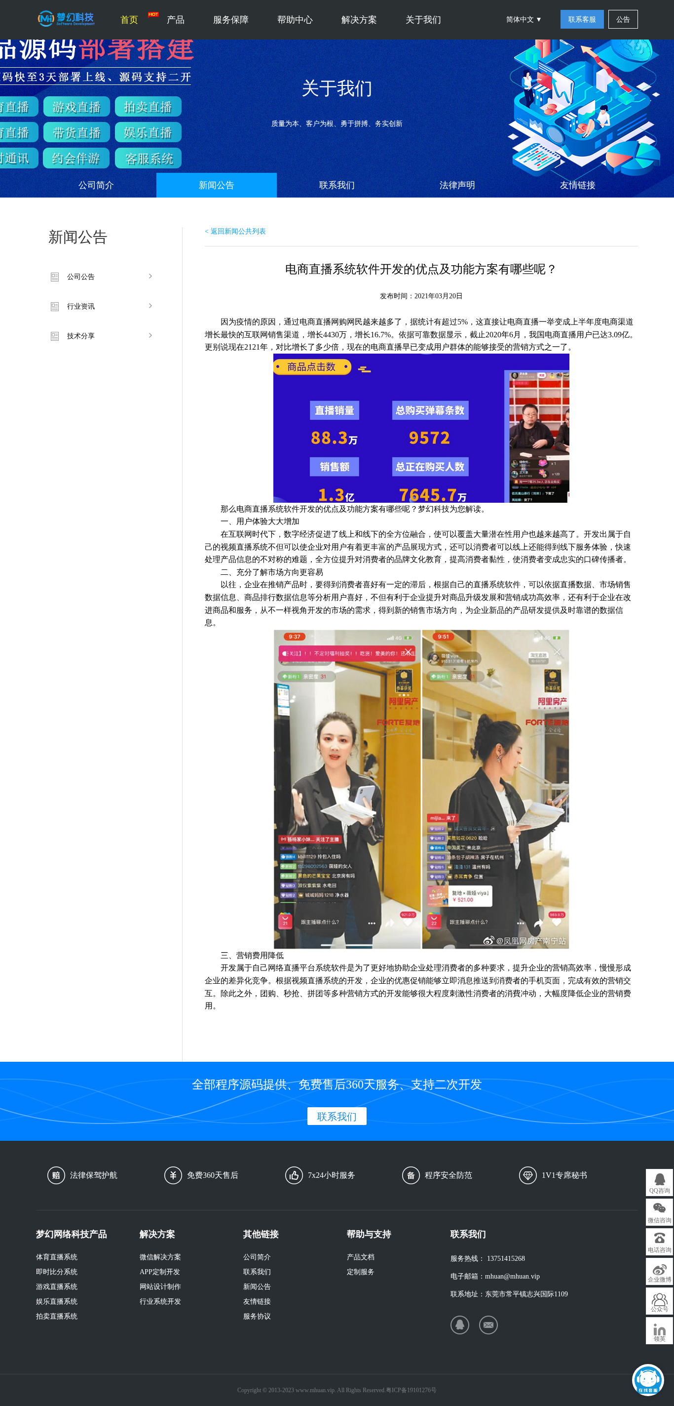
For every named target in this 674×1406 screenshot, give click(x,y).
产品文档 (360, 1257)
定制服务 (360, 1272)
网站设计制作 (160, 1286)
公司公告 (81, 277)
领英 (660, 1338)
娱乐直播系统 (56, 1301)
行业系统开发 (160, 1301)
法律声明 (457, 185)
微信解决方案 (160, 1257)
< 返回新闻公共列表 (235, 231)
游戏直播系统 (56, 1286)
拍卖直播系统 (56, 1316)
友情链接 (578, 185)
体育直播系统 (56, 1257)
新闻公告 (216, 185)
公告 (623, 19)
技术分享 (81, 336)
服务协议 (257, 1316)
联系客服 (582, 19)
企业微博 (660, 1279)
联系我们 (337, 185)
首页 (129, 20)
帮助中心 (295, 20)
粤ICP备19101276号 (411, 1390)
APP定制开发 (160, 1272)
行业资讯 (81, 306)
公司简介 (96, 185)
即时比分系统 (56, 1272)
